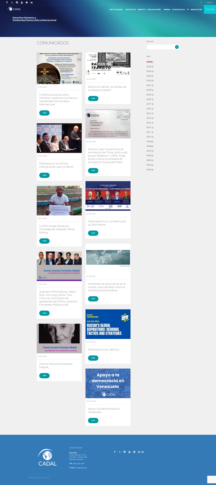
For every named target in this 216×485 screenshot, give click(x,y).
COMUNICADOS (178, 9)
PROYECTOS (131, 9)
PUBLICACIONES (154, 9)
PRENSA (167, 9)
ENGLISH (210, 2)
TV (188, 9)
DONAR (210, 9)
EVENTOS (142, 9)
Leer (44, 113)
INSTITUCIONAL (116, 9)
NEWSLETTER (196, 9)
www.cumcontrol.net (5, 446)
